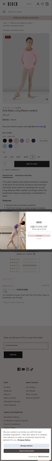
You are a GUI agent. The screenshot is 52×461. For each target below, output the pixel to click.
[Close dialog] (51, 213)
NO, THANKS (39, 238)
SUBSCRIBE (39, 235)
